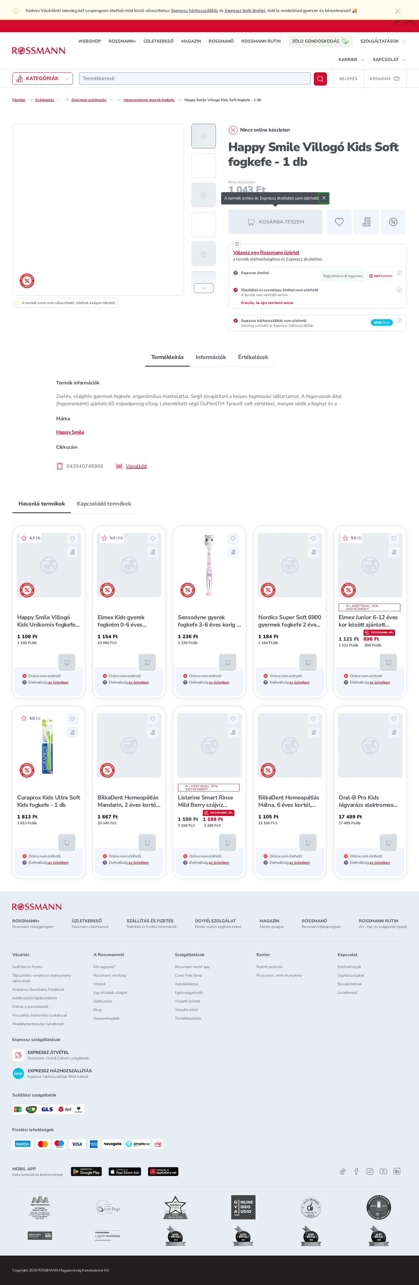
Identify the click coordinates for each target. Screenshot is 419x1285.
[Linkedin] (397, 1171)
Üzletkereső (347, 992)
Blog (98, 1009)
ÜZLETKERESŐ (159, 41)
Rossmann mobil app (192, 966)
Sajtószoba (103, 1001)
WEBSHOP (89, 41)
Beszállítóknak (350, 984)
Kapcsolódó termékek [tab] (104, 503)
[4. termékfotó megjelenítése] (203, 224)
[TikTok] (343, 1171)
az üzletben (58, 682)
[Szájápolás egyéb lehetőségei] (59, 99)
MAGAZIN (191, 41)
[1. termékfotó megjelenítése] (203, 136)
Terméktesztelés (188, 1018)
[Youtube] (383, 1171)
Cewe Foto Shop (188, 975)
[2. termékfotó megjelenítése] (203, 165)
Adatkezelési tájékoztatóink (34, 998)
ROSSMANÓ (221, 41)
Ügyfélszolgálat (351, 975)
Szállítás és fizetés (27, 966)
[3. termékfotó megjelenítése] (203, 195)
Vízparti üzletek (187, 1001)
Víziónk (100, 984)
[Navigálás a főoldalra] (38, 51)
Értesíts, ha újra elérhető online (267, 302)
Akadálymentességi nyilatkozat (37, 1023)
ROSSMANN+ (122, 41)
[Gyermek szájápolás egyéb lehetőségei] (111, 99)
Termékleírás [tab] (167, 357)
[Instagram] (370, 1171)
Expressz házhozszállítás (194, 10)
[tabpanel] (209, 424)
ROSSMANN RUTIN (261, 41)
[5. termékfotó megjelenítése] (203, 254)
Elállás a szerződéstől (30, 1006)
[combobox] (195, 78)
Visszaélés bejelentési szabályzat (39, 1015)
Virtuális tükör (186, 1009)
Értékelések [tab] (253, 357)
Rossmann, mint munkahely (279, 975)
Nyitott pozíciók (269, 966)
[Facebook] (356, 1171)
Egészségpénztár (189, 992)
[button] (383, 41)
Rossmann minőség (110, 975)
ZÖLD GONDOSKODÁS (315, 41)
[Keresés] (320, 79)
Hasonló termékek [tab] (41, 503)
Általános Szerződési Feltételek (38, 989)
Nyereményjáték (107, 1018)
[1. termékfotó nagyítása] (98, 210)
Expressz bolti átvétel (245, 10)
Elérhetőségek (349, 966)
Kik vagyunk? (104, 966)
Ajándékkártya (186, 984)
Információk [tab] (211, 357)
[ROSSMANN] (36, 906)
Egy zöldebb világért (110, 992)
